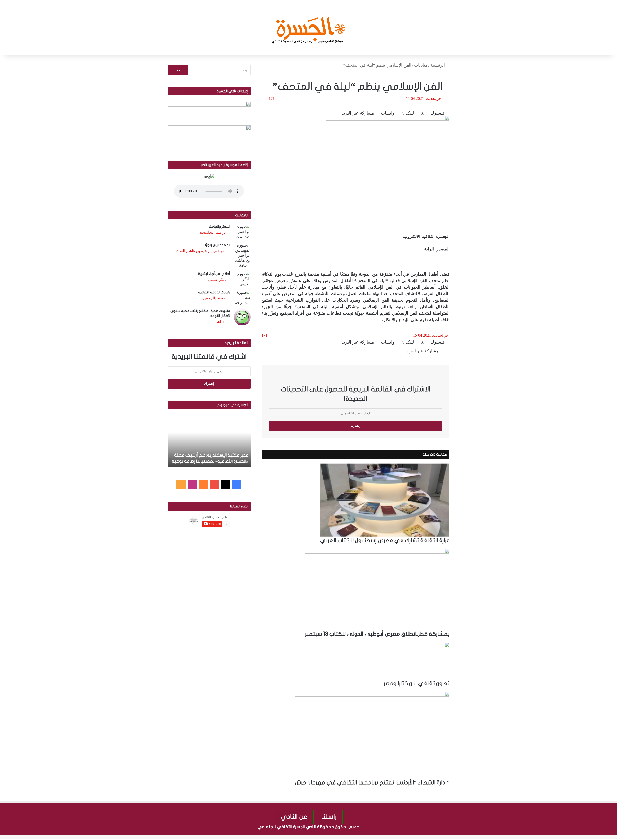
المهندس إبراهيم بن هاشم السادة (201, 251)
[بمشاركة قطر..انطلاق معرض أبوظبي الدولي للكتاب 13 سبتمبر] (377, 589)
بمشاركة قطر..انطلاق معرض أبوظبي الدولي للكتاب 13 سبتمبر (377, 634)
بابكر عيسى (217, 279)
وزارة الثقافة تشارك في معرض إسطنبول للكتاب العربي (384, 540)
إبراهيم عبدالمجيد (213, 232)
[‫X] (225, 484)
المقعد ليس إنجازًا (217, 245)
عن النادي (294, 816)
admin (222, 321)
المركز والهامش (219, 226)
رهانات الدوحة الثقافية (214, 292)
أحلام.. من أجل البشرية (214, 274)
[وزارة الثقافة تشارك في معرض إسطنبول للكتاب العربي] (384, 500)
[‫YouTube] (214, 484)
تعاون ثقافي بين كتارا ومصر (416, 683)
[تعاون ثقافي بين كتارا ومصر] (416, 661)
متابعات (421, 65)
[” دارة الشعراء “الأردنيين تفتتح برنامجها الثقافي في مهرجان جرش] (372, 735)
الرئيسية (438, 65)
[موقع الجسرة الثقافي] (309, 28)
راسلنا (329, 816)
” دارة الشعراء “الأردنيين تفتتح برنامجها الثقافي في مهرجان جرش (372, 782)
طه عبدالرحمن (215, 298)
